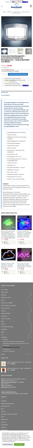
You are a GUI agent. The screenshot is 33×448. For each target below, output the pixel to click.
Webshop (9, 12)
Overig (3, 324)
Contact (3, 411)
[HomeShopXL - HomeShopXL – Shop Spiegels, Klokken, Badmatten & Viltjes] (16, 6)
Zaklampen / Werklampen (9, 351)
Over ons (3, 422)
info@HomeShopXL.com (11, 380)
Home (4, 12)
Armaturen (5, 339)
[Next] (29, 32)
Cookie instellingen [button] (7, 444)
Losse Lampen (6, 345)
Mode (2, 321)
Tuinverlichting (6, 349)
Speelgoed (4, 329)
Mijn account (4, 419)
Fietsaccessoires (5, 308)
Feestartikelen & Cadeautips (8, 305)
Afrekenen (4, 401)
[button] (2, 6)
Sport (2, 332)
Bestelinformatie (5, 406)
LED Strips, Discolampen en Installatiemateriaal (13, 341)
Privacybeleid (4, 425)
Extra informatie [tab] (5, 95)
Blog (2, 409)
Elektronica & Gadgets (7, 303)
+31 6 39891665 (20, 382)
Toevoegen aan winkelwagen (18, 74)
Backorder (3, 295)
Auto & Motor (4, 289)
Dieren (3, 300)
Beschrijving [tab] (4, 92)
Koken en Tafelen (5, 319)
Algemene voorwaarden (7, 403)
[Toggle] (31, 289)
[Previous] (3, 32)
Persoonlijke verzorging (7, 326)
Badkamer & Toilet (6, 297)
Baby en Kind (4, 292)
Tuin (2, 334)
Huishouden (4, 316)
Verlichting (17, 12)
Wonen (3, 354)
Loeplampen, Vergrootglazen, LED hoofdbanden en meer (16, 343)
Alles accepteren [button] (19, 444)
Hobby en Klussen (5, 313)
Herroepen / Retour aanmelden (9, 414)
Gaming (3, 311)
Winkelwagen (4, 430)
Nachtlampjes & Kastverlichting (11, 347)
